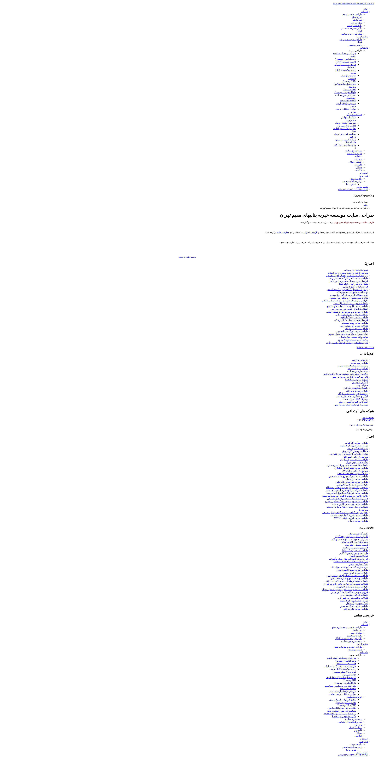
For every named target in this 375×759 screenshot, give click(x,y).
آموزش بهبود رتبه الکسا (356, 379)
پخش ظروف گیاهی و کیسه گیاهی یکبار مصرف (345, 512)
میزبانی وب (356, 22)
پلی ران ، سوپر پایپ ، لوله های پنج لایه (349, 539)
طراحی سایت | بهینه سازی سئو (347, 627)
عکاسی (358, 170)
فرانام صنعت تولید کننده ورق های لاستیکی (347, 498)
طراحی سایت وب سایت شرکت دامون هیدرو (346, 501)
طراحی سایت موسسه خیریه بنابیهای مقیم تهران (344, 589)
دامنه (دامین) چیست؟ (345, 59)
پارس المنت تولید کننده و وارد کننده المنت (348, 289)
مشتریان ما (362, 36)
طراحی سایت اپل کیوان (356, 443)
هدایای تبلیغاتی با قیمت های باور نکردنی (349, 454)
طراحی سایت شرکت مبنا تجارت (352, 331)
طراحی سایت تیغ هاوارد (356, 479)
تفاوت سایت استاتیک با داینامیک (341, 677)
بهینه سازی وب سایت (351, 34)
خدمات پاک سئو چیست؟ (344, 672)
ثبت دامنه (357, 20)
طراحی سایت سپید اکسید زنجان (352, 570)
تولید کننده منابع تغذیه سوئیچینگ (352, 292)
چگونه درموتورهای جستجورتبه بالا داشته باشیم (345, 374)
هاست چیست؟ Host (346, 61)
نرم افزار (357, 159)
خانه (366, 8)
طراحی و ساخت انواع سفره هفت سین (349, 578)
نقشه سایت (362, 187)
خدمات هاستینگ (354, 114)
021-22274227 (345, 189)
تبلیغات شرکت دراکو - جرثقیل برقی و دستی (347, 490)
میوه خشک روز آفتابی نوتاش (354, 542)
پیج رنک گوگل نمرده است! (355, 399)
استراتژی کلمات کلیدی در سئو (353, 402)
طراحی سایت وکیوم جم (356, 328)
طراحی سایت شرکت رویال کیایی (352, 482)
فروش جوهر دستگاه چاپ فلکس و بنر (349, 592)
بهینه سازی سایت (353, 150)
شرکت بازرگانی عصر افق (355, 457)
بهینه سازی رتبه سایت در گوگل (353, 393)
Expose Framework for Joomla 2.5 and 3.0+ (353, 3)
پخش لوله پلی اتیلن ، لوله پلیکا (353, 284)
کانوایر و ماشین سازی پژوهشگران (351, 536)
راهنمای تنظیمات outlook (356, 388)
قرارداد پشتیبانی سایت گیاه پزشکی (351, 320)
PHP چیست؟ (349, 89)
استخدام (364, 173)
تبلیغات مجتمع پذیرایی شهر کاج (353, 598)
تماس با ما (351, 184)
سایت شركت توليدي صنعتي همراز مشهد (348, 334)
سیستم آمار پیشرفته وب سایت (353, 365)
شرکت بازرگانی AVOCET (355, 470)
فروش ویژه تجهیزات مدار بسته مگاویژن (348, 559)
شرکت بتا (363, 509)
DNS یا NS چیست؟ (346, 125)
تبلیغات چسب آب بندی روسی (354, 325)
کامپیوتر (358, 164)
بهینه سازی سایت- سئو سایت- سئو (351, 404)
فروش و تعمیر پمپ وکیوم (355, 547)
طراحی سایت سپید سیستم (355, 323)
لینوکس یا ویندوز (360, 382)
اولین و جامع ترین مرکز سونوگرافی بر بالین (347, 342)
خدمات (364, 11)
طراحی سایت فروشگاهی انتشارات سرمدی (347, 493)
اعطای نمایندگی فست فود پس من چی (349, 309)
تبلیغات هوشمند (354, 25)
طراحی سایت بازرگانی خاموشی (352, 484)
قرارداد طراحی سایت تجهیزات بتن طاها (349, 281)
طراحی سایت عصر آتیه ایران (354, 459)
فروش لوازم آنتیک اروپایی (355, 286)
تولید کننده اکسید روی (357, 448)
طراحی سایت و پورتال (357, 390)
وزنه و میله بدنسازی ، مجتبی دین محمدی (348, 298)
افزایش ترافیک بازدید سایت (343, 691)
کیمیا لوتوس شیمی (359, 556)
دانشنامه (364, 48)
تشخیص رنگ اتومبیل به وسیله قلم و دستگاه (347, 487)
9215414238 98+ (365, 420)
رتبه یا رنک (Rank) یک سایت (343, 669)
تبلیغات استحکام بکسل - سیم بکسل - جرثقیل (346, 581)
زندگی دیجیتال (355, 162)
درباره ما (363, 175)
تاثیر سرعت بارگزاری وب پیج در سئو (350, 377)
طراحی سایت (282, 232)
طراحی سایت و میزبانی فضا (348, 647)
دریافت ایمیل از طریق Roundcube (345, 141)
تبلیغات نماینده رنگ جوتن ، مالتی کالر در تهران (346, 584)
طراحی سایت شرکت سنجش (354, 606)
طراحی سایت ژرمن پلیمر (355, 572)
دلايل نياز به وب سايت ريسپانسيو (340, 686)
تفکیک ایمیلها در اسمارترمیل (342, 699)
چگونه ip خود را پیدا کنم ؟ (344, 716)
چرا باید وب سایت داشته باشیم (341, 658)
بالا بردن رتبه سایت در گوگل (348, 638)
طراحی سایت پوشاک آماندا (355, 550)
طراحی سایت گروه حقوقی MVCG (351, 518)
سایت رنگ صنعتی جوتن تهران (353, 337)
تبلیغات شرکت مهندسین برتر (354, 595)
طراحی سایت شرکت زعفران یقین (351, 586)
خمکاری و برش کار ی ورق (355, 451)
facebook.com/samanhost (361, 425)
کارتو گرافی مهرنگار (358, 533)
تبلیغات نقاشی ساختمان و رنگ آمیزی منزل (347, 465)
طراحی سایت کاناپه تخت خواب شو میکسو (347, 306)
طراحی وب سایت (359, 363)
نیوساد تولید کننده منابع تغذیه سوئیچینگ (349, 567)
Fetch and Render (348, 100)
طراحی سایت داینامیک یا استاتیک (340, 666)
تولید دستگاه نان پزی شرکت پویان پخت (349, 295)
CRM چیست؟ (349, 81)
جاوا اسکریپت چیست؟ (345, 92)
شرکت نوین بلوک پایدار (357, 603)
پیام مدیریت (356, 178)
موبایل (359, 167)
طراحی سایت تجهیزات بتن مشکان (351, 468)
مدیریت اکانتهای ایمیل (345, 123)
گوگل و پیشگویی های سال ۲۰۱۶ (352, 396)
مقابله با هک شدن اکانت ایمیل (342, 708)
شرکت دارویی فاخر (358, 564)
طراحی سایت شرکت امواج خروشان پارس (347, 575)
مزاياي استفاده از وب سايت (342, 694)
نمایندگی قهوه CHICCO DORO (353, 473)
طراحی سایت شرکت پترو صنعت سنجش (348, 476)
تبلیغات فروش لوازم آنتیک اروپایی (352, 314)
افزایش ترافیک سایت (358, 368)
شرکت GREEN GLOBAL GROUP (351, 561)
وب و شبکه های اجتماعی (350, 722)
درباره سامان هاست (352, 181)
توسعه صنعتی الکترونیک (356, 545)
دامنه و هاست (355, 45)
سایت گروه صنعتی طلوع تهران (353, 339)
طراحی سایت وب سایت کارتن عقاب (350, 504)
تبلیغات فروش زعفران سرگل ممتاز (350, 303)
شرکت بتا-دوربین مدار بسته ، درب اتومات (348, 272)
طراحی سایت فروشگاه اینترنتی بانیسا (349, 515)
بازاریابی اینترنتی (310, 232)
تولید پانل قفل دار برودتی (356, 270)
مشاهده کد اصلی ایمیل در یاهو (341, 711)
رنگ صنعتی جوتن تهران (357, 462)
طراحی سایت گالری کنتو (356, 609)
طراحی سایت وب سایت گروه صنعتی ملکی (347, 312)
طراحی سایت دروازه (358, 521)
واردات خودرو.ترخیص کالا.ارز (354, 553)
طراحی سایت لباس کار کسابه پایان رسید (348, 278)
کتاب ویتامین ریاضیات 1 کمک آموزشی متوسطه (345, 496)
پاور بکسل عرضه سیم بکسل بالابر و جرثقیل (347, 275)
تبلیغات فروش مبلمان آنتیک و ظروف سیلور (347, 507)
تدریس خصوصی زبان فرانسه (354, 445)
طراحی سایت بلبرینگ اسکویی (353, 317)
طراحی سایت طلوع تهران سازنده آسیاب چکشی (345, 300)
